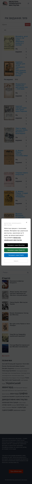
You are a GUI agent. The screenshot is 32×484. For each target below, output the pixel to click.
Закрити (16, 261)
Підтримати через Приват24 (16, 250)
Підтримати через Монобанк (16, 245)
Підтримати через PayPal (16, 255)
